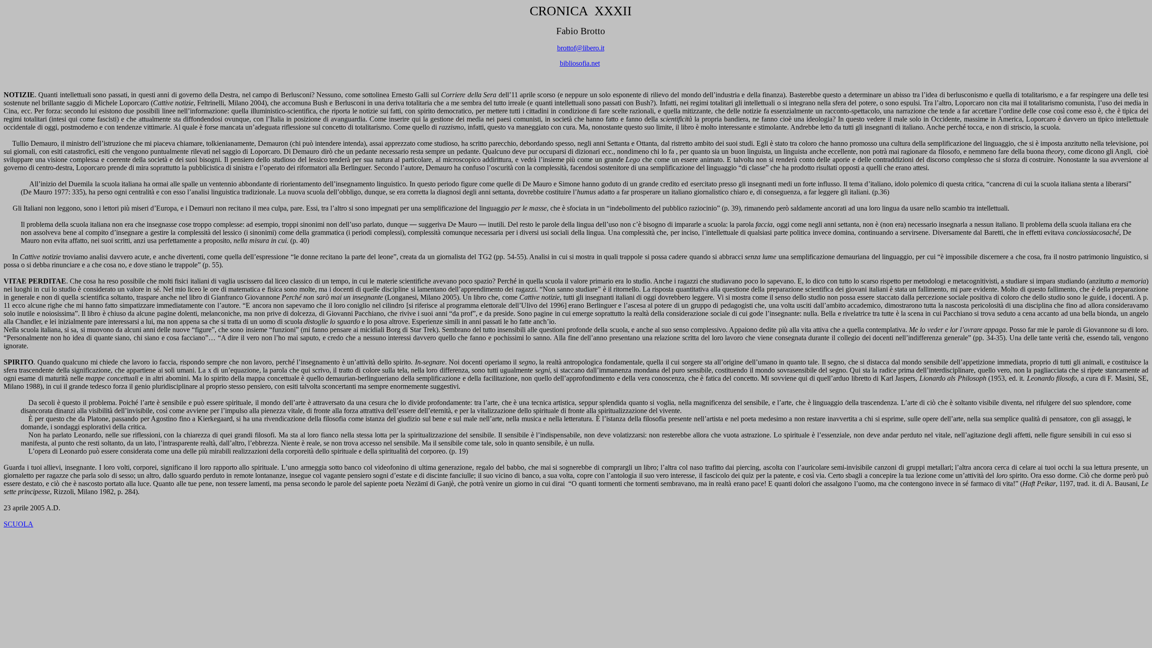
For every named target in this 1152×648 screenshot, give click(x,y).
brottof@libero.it (580, 48)
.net (580, 63)
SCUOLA (18, 524)
